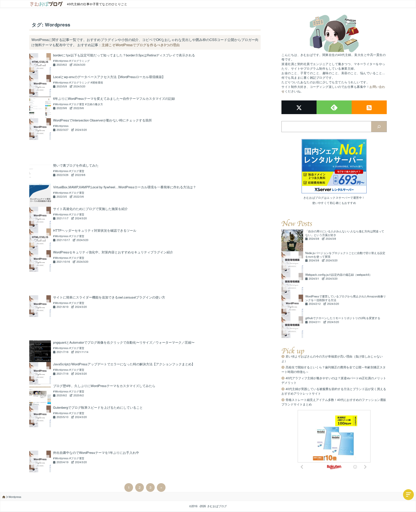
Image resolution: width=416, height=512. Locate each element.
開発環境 (97, 82)
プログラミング (80, 60)
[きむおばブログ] (46, 4)
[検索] (379, 126)
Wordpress (61, 60)
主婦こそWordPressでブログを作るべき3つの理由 (141, 44)
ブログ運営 (77, 104)
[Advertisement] (145, 151)
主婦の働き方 (95, 104)
